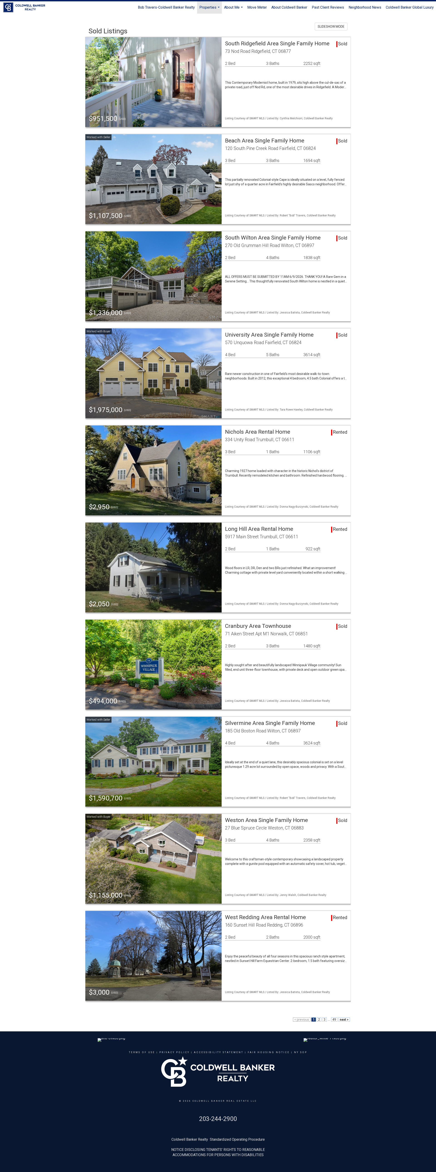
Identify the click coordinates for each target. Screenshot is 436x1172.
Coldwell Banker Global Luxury (410, 7)
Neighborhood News (365, 7)
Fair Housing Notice (269, 1052)
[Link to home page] (26, 7)
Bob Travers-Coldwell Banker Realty (166, 7)
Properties (210, 9)
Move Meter (257, 7)
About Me (234, 9)
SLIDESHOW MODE (331, 26)
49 (334, 1019)
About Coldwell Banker (289, 7)
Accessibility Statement (218, 1052)
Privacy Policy (174, 1052)
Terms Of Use (142, 1052)
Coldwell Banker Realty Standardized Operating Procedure (218, 1139)
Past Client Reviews (328, 7)
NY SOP (300, 1052)
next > (344, 1019)
